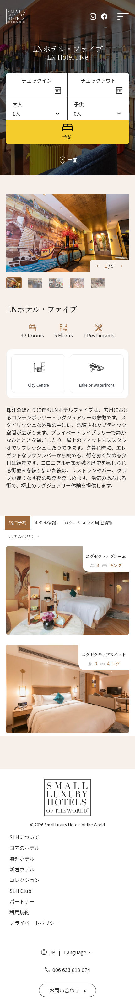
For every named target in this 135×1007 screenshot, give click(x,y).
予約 (67, 137)
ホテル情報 (45, 522)
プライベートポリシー (34, 923)
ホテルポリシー (24, 536)
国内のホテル (24, 848)
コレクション (24, 880)
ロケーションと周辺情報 (88, 522)
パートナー (22, 901)
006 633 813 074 (71, 970)
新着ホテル (22, 869)
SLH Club (20, 890)
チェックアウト (98, 80)
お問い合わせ (64, 990)
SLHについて (24, 837)
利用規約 (19, 912)
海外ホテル (22, 858)
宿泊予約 (17, 522)
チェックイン (37, 80)
